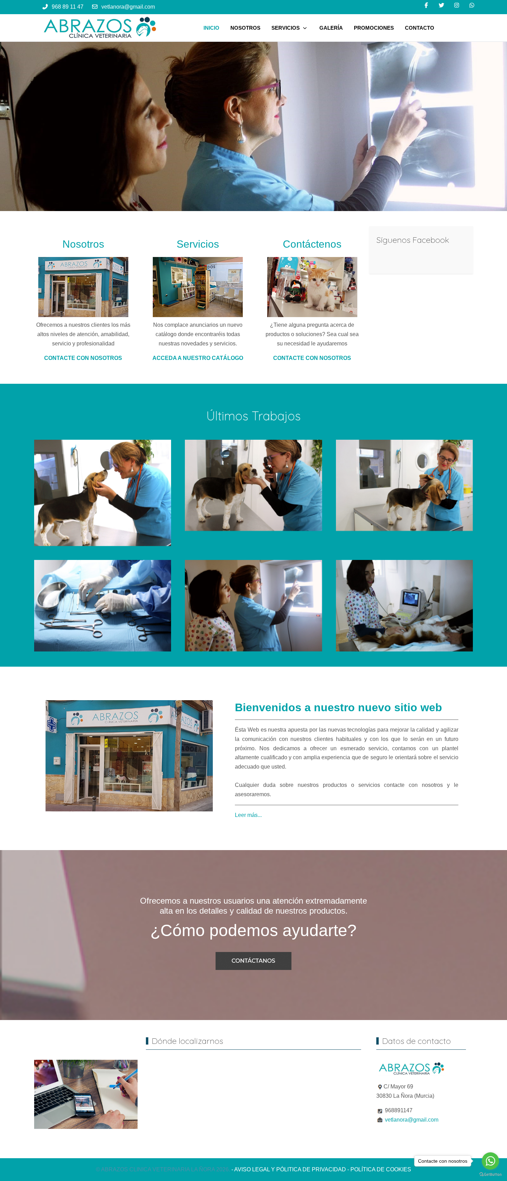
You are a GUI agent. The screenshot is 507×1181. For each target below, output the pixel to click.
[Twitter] (441, 5)
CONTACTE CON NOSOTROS (83, 358)
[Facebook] (426, 5)
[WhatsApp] (471, 5)
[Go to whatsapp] (490, 1161)
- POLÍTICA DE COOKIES (379, 1169)
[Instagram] (456, 5)
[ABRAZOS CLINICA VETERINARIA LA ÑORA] (99, 27)
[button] (102, 492)
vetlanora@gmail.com (128, 7)
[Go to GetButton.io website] (490, 1174)
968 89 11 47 (67, 7)
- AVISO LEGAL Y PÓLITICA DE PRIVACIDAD (288, 1169)
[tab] (242, 196)
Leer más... (248, 815)
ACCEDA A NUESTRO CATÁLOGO (197, 358)
